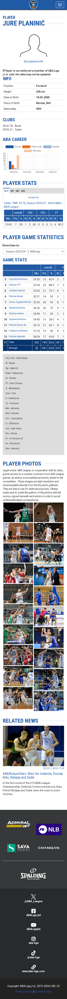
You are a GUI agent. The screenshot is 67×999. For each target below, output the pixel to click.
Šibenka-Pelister (17, 308)
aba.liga (34, 942)
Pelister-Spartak (17, 336)
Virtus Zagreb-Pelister (20, 302)
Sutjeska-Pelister (17, 319)
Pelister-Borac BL (18, 325)
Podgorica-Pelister (18, 330)
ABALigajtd (33, 929)
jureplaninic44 (34, 61)
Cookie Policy (43, 991)
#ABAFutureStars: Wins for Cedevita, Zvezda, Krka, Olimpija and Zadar (33, 775)
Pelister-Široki (16, 296)
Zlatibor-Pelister (17, 290)
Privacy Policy (24, 991)
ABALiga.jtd (33, 915)
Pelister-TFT (15, 285)
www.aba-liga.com (33, 971)
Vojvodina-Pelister (18, 279)
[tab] (6, 191)
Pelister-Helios (16, 313)
